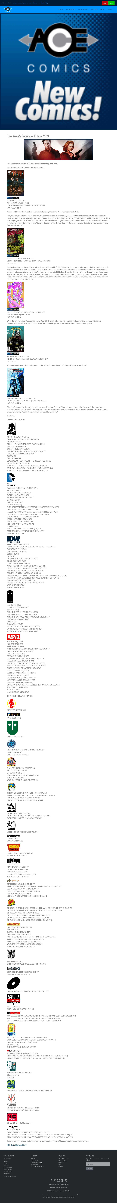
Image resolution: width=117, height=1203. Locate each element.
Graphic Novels (8, 1169)
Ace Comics (15, 9)
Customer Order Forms (37, 1166)
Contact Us (61, 1166)
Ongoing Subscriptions (10, 1176)
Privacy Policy (65, 1184)
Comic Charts (34, 1161)
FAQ (59, 1164)
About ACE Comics (63, 1159)
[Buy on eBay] (10, 198)
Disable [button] (105, 3)
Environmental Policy (56, 1187)
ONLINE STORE (7, 1159)
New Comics (7, 1164)
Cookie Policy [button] (44, 3)
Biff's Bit (33, 1159)
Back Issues (7, 1165)
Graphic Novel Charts (36, 1162)
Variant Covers (8, 1167)
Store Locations (62, 1161)
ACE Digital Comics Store (16, 1145)
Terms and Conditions (54, 1184)
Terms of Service (73, 1194)
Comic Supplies (8, 1171)
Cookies (64, 1187)
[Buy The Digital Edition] (16, 198)
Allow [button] (111, 3)
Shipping (60, 1162)
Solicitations (34, 1164)
